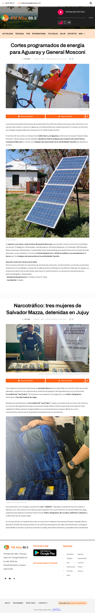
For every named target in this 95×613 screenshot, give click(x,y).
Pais (28, 34)
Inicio (7, 603)
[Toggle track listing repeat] (69, 22)
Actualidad (7, 34)
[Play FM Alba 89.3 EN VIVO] (60, 12)
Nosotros (30, 603)
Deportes (72, 34)
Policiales (53, 34)
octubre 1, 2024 (38, 319)
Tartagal (19, 34)
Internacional (39, 34)
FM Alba (27, 59)
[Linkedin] (14, 579)
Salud (63, 34)
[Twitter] (5, 579)
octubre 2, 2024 (38, 59)
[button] (91, 3)
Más (80, 34)
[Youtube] (10, 579)
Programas (18, 603)
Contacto (42, 603)
